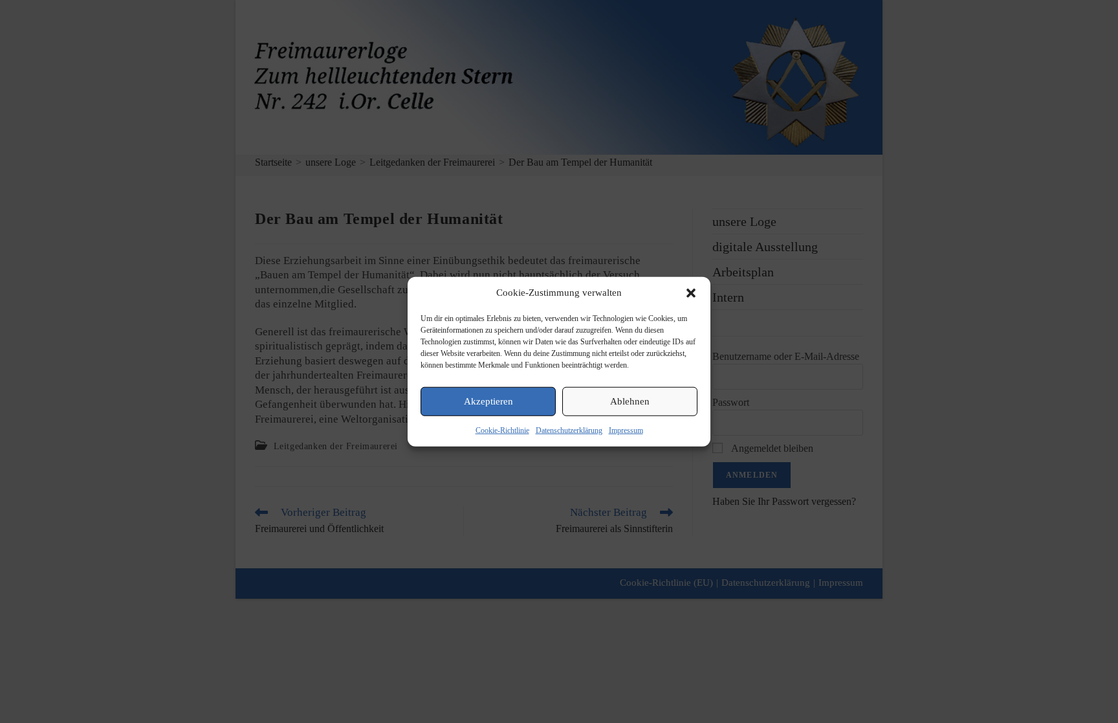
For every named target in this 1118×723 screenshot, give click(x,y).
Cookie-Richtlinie (502, 429)
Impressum (626, 429)
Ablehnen (630, 401)
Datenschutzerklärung (569, 429)
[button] (691, 292)
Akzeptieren (488, 401)
